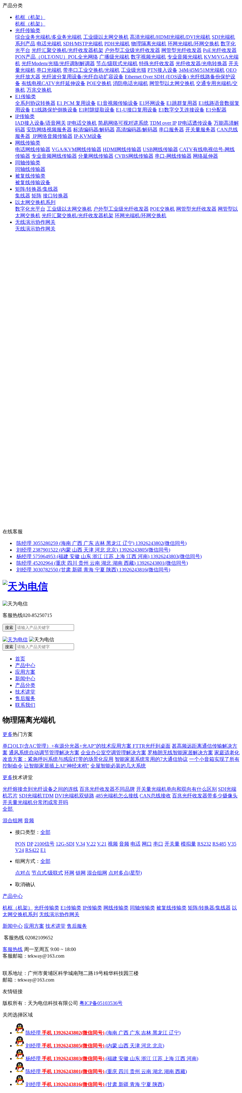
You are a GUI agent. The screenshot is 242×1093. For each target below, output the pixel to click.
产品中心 (25, 665)
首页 (20, 658)
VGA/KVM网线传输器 (76, 149)
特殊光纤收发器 (156, 63)
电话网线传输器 (32, 149)
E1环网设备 (152, 103)
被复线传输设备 (32, 182)
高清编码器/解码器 (137, 129)
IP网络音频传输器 (52, 136)
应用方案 (25, 672)
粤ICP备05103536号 (101, 1003)
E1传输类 (25, 96)
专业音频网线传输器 (54, 156)
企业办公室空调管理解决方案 (113, 752)
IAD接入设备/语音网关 (40, 123)
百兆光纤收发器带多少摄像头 (205, 795)
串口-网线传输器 (173, 156)
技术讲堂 (25, 691)
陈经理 (103, 1032)
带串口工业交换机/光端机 (91, 70)
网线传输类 (27, 142)
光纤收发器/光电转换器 (201, 63)
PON (20, 844)
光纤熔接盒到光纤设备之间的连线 (40, 789)
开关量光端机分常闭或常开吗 (35, 802)
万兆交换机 (39, 90)
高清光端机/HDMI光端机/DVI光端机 (170, 37)
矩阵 (37, 195)
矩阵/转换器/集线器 (36, 189)
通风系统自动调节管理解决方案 (44, 752)
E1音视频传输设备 (117, 103)
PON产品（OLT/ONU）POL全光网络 (56, 56)
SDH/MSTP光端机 (83, 43)
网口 (147, 844)
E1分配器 (216, 109)
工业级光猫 (133, 70)
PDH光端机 (117, 43)
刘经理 (95, 1045)
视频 (113, 844)
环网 (69, 872)
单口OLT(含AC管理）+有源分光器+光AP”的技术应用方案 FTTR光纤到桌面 (86, 746)
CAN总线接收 (155, 795)
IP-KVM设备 (88, 136)
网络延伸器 (205, 156)
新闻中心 (25, 678)
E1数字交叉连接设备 (181, 109)
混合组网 (13, 820)
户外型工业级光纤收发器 (132, 50)
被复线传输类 (30, 175)
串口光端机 (49, 70)
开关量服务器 (200, 129)
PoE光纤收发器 (220, 50)
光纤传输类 (27, 30)
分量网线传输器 (95, 156)
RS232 (204, 844)
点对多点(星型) (125, 872)
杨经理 (112, 1058)
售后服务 (25, 698)
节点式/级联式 (47, 872)
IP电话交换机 (82, 123)
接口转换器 (55, 195)
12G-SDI (65, 844)
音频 (29, 820)
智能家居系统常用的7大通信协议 (151, 759)
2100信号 (44, 844)
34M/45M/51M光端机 (202, 70)
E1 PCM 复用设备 (76, 103)
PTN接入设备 (162, 70)
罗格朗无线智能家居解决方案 (180, 752)
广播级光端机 (114, 56)
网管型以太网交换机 (172, 83)
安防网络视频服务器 (49, 129)
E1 (43, 850)
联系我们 (25, 705)
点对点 (22, 872)
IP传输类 (25, 116)
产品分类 (25, 685)
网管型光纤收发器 (181, 50)
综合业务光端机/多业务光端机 (48, 37)
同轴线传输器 (30, 169)
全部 (8, 809)
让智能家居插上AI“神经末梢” (56, 765)
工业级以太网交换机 (106, 37)
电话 (135, 844)
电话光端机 (49, 43)
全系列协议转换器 (35, 103)
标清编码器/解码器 (94, 129)
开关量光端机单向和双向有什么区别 (176, 789)
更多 (8, 734)
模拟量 (188, 844)
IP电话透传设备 (195, 123)
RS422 (32, 850)
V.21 (102, 844)
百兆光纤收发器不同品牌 (107, 789)
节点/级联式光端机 (117, 63)
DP (30, 844)
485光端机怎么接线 (116, 795)
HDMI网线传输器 (122, 149)
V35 (232, 844)
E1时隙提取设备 (97, 109)
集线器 (22, 195)
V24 (19, 850)
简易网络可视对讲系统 (123, 123)
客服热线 (13, 949)
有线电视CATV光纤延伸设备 (53, 83)
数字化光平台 (30, 209)
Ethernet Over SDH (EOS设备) (157, 76)
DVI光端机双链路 (74, 795)
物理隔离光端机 (148, 43)
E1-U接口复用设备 (136, 109)
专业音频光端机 (185, 56)
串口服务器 (171, 129)
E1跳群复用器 (181, 103)
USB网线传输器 (160, 149)
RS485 (219, 844)
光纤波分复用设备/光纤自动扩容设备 (83, 76)
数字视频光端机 (148, 56)
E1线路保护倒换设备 (55, 109)
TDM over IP (163, 123)
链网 (81, 872)
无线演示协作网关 (35, 222)
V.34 (80, 844)
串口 (158, 844)
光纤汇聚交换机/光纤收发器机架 (67, 50)
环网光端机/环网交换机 (193, 43)
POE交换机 (99, 83)
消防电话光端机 (130, 83)
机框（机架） (30, 17)
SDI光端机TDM (36, 795)
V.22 (91, 844)
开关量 (172, 844)
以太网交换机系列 (35, 202)
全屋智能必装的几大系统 (118, 765)
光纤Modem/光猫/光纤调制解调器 (58, 63)
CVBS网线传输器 (134, 156)
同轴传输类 (27, 162)
